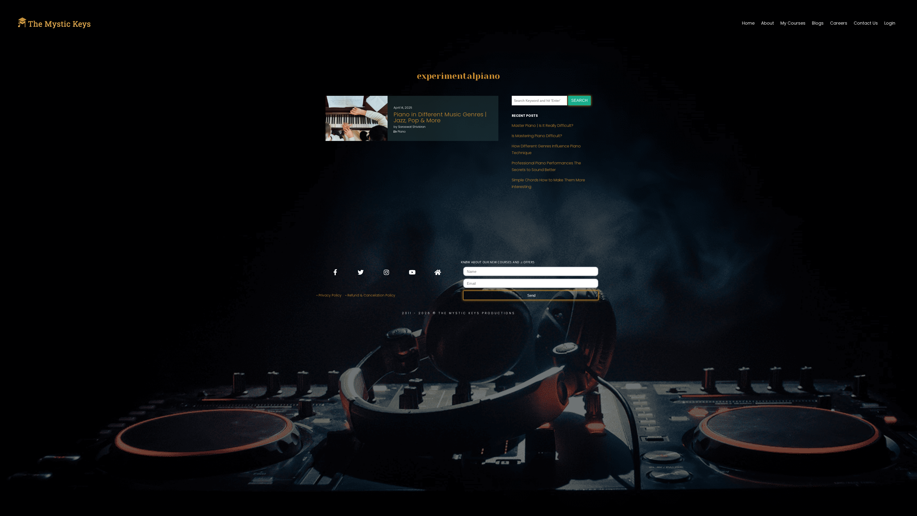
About (767, 23)
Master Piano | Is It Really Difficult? (542, 125)
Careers (838, 23)
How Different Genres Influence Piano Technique (546, 149)
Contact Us (866, 23)
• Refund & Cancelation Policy (371, 295)
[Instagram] (386, 272)
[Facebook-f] (335, 272)
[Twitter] (361, 272)
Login (889, 23)
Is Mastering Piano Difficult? (537, 136)
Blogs (818, 23)
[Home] (437, 272)
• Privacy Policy (328, 295)
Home (748, 23)
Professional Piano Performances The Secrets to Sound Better (546, 166)
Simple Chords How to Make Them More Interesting (548, 183)
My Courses (792, 23)
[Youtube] (412, 272)
